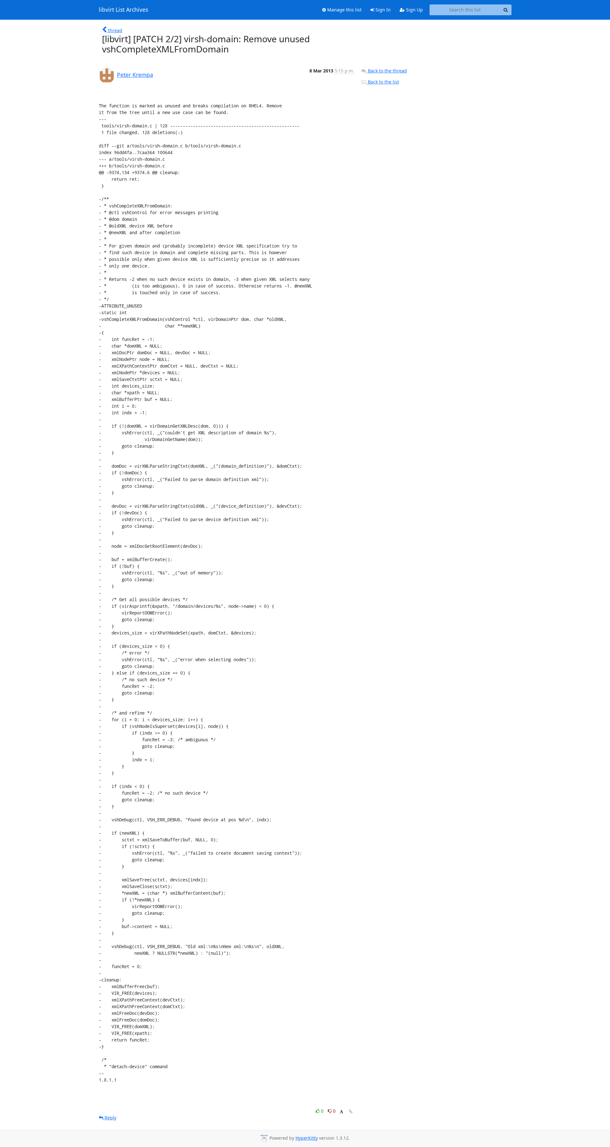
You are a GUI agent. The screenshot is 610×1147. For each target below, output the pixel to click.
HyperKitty (306, 1138)
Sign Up (414, 10)
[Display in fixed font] (341, 1112)
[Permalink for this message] (350, 1111)
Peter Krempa (135, 74)
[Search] (506, 9)
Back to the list (383, 82)
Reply (109, 1118)
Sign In (382, 10)
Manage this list (344, 10)
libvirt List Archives (123, 10)
